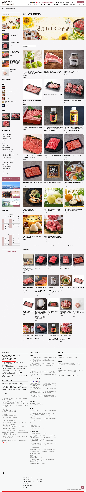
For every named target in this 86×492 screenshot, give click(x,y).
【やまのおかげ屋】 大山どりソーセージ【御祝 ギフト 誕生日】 (73, 183)
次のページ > (71, 245)
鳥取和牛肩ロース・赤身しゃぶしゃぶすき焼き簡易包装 (65, 267)
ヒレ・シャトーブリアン (7, 134)
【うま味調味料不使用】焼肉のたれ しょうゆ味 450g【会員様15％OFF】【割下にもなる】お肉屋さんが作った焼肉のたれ (53, 129)
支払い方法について (27, 475)
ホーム (29, 4)
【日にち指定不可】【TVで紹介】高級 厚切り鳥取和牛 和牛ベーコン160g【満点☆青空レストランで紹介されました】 (15, 62)
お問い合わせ (73, 4)
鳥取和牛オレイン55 (6, 138)
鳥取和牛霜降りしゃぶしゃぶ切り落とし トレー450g (73, 156)
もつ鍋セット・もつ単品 (7, 162)
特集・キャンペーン (6, 173)
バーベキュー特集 (6, 136)
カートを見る (40, 479)
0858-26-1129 (8, 359)
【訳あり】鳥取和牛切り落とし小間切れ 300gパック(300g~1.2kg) (14, 52)
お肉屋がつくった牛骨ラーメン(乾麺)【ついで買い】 (65, 288)
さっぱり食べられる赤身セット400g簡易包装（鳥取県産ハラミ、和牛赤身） (32, 156)
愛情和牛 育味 (5, 145)
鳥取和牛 (4, 143)
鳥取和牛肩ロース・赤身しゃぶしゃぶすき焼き (14, 43)
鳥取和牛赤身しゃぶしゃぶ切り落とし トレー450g (32, 183)
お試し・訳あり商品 (6, 168)
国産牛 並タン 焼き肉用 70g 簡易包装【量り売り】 (28, 312)
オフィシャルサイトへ (10, 251)
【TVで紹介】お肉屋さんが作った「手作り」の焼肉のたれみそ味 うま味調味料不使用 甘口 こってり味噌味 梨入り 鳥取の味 (73, 129)
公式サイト (81, 4)
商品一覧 (35, 4)
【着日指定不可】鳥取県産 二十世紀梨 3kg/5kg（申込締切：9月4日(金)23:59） (52, 210)
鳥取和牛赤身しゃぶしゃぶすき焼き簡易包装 (14, 35)
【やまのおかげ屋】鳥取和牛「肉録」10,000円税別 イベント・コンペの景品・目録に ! (28, 337)
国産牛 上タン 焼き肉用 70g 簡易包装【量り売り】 (32, 101)
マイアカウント (40, 472)
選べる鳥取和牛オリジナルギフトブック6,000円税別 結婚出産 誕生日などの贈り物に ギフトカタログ (40, 313)
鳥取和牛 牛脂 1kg (13, 69)
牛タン (3, 171)
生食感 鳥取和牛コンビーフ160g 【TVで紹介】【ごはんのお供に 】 (73, 72)
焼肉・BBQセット (6, 147)
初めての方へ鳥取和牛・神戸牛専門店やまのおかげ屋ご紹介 (10, 155)
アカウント (59, 2)
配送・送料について (27, 477)
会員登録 (67, 2)
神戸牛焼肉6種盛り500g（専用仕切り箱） (73, 100)
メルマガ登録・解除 (27, 485)
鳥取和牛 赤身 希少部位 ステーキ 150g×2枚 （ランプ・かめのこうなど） (40, 337)
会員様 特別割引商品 (6, 157)
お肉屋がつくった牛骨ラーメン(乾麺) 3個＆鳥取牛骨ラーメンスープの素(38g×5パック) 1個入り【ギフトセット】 (28, 268)
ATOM (27, 487)
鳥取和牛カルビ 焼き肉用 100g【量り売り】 (53, 94)
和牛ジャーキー (5, 164)
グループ (43, 4)
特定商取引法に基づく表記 (28, 481)
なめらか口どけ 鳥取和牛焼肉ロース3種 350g (32, 127)
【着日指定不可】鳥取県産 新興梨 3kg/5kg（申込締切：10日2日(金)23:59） (73, 210)
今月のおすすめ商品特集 (10, 8)
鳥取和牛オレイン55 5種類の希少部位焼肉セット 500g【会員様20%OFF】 (65, 312)
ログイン (74, 2)
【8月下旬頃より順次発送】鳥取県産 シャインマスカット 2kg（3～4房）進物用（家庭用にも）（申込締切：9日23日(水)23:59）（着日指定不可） (32, 73)
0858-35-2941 (8, 375)
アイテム (81, 2)
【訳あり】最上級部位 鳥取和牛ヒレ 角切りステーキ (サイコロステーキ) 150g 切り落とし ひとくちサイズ (53, 238)
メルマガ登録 (65, 4)
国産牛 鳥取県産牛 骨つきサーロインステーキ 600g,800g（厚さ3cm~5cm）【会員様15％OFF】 (53, 72)
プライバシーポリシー (28, 483)
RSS (24, 487)
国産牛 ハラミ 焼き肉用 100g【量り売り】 (53, 312)
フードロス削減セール (7, 166)
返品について (26, 479)
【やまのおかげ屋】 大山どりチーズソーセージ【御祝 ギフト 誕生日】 (32, 210)
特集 (49, 4)
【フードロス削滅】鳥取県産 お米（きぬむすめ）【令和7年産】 (32, 237)
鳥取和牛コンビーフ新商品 (8, 159)
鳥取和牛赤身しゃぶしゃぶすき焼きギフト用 (53, 155)
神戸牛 (3, 140)
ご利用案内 (56, 4)
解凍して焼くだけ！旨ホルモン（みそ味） (53, 182)
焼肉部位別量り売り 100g (7, 149)
